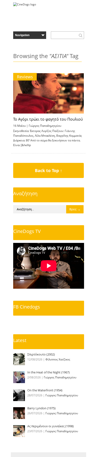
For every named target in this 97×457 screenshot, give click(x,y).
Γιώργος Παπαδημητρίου (45, 126)
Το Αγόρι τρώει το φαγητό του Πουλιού (48, 119)
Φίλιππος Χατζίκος (57, 359)
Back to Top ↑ (48, 170)
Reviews (25, 77)
